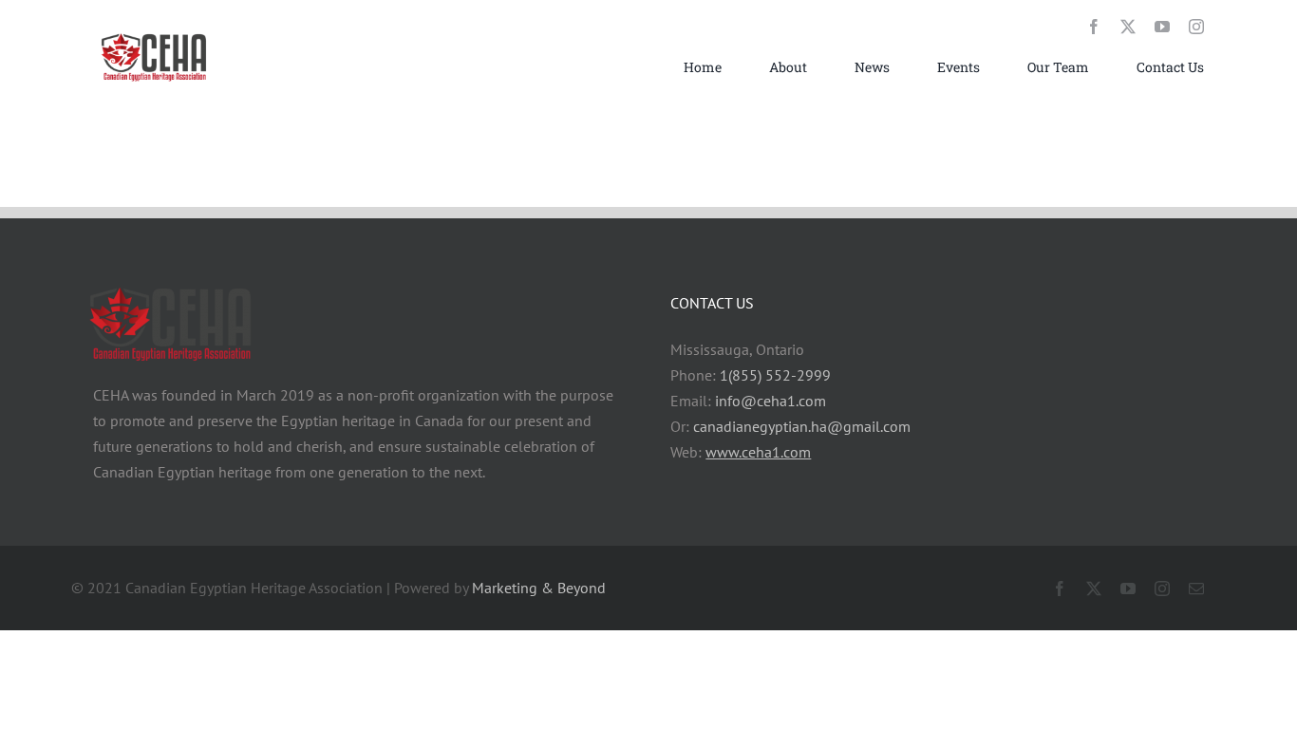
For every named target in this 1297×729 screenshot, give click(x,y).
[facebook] (1093, 26)
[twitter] (1128, 26)
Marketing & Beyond (539, 587)
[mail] (1196, 588)
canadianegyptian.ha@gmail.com (802, 426)
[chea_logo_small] (154, 33)
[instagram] (1196, 26)
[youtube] (1162, 26)
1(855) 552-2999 (775, 374)
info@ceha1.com (770, 400)
